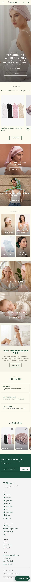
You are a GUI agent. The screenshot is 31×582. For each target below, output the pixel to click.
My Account (6, 558)
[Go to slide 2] (13, 79)
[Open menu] (3, 2)
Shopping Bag (7, 564)
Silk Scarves (7, 498)
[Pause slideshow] (27, 79)
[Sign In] (24, 2)
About (5, 542)
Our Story (15, 73)
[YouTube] (9, 570)
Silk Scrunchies (8, 506)
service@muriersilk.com (11, 555)
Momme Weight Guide (10, 529)
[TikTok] (6, 570)
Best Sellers (4, 91)
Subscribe (25, 469)
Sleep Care (24, 91)
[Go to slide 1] (5, 79)
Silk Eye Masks (7, 501)
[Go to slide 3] (21, 79)
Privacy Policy (7, 545)
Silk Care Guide (8, 532)
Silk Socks (6, 509)
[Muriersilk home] (13, 2)
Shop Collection (15, 69)
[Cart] (28, 2)
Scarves (18, 91)
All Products (7, 518)
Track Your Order (8, 561)
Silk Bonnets (11, 91)
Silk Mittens (6, 515)
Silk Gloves (6, 503)
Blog (4, 534)
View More (15, 138)
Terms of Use (7, 548)
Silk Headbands (8, 512)
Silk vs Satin (6, 526)
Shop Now (15, 365)
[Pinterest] (12, 570)
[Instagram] (3, 570)
